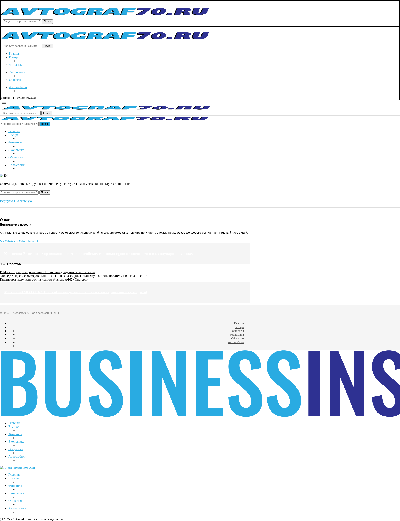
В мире (14, 57)
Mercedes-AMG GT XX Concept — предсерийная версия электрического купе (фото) (75, 292)
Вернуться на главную (16, 201)
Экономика (17, 72)
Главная (14, 53)
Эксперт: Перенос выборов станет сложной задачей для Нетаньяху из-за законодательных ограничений (73, 276)
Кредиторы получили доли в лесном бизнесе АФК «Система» (44, 279)
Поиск (47, 21)
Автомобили (18, 87)
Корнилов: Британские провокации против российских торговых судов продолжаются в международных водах (99, 254)
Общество (16, 79)
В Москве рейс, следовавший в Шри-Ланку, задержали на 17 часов (47, 272)
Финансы (15, 64)
